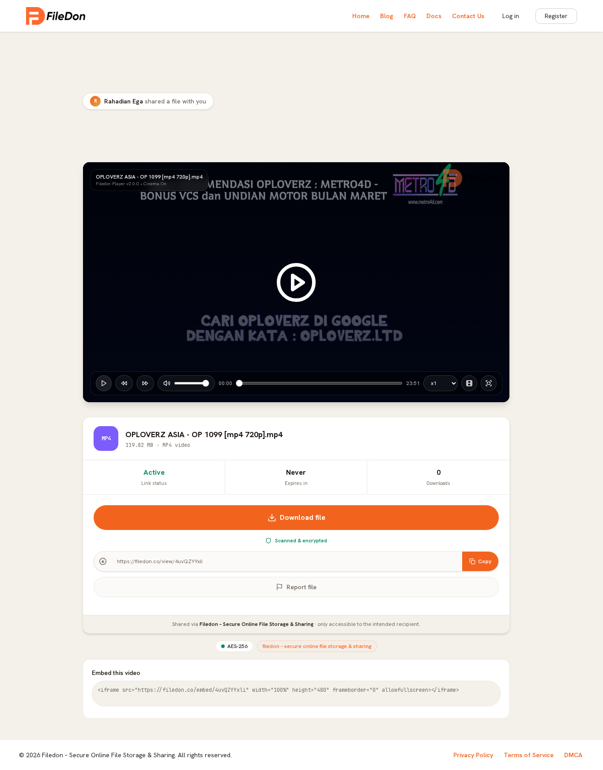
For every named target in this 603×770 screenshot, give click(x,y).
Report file (301, 587)
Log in (510, 16)
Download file (302, 517)
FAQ (410, 16)
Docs (433, 16)
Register (556, 16)
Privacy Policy (473, 755)
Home (360, 16)
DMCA (573, 755)
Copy (484, 561)
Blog (386, 16)
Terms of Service (529, 755)
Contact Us (468, 16)
